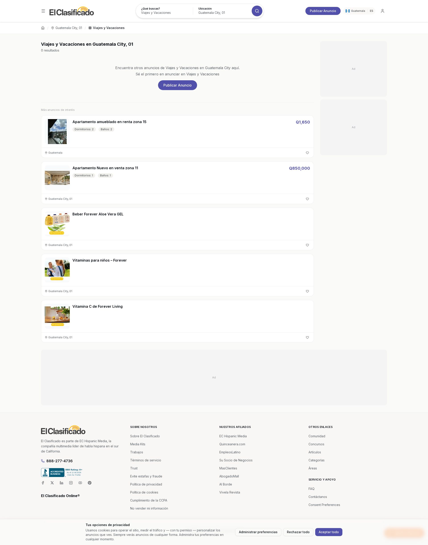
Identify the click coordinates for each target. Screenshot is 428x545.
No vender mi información (149, 508)
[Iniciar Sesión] (382, 10)
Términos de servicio (145, 460)
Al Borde (225, 484)
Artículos (315, 452)
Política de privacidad (146, 484)
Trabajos (136, 452)
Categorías (317, 460)
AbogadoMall (229, 476)
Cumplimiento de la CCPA (148, 500)
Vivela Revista (229, 492)
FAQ (312, 489)
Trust (134, 468)
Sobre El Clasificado (145, 436)
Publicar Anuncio (323, 11)
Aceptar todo (329, 532)
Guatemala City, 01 (69, 28)
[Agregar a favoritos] (307, 152)
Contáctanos (318, 497)
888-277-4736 (59, 461)
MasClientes (228, 468)
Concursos (316, 444)
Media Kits (137, 444)
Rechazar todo (298, 532)
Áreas (313, 468)
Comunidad (317, 436)
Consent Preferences (324, 505)
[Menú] (43, 10)
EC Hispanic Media (233, 436)
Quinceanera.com (232, 444)
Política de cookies (144, 492)
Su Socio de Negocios (236, 460)
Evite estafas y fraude (146, 476)
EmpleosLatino (230, 452)
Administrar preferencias (258, 532)
